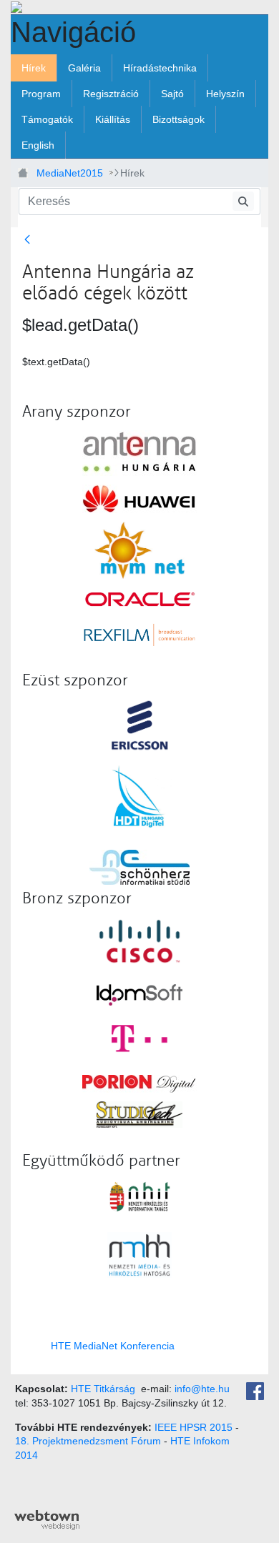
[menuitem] (34, 67)
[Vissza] (30, 240)
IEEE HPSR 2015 (193, 1427)
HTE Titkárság (103, 1388)
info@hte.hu (202, 1388)
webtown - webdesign (46, 1520)
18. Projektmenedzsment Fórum (88, 1441)
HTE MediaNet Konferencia (113, 1345)
